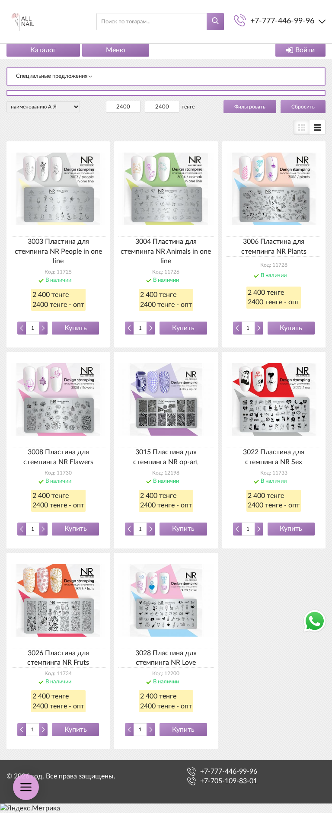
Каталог (43, 50)
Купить (75, 328)
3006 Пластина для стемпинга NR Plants (273, 246)
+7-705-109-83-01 (228, 781)
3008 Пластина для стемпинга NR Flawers (58, 457)
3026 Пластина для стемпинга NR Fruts (58, 658)
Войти (305, 50)
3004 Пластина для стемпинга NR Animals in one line (166, 251)
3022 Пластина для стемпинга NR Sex (273, 457)
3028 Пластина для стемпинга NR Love (166, 658)
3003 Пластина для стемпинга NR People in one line (58, 251)
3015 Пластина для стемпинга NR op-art (165, 457)
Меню (115, 50)
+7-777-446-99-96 (228, 771)
